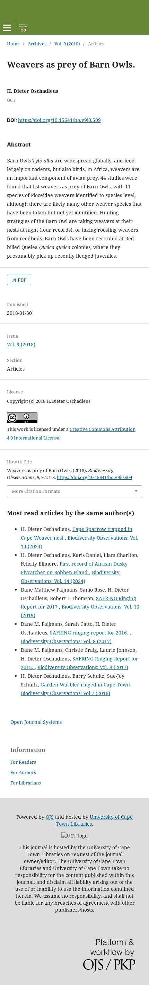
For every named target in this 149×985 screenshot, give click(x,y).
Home (13, 44)
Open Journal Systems (36, 722)
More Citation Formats (36, 491)
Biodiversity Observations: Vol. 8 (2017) (66, 641)
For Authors (23, 772)
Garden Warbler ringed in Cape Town (86, 684)
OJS (50, 817)
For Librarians (25, 783)
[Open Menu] (7, 28)
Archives (37, 44)
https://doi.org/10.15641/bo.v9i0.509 (59, 120)
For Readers (23, 762)
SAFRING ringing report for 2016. (90, 632)
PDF (21, 280)
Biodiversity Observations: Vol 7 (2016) (65, 693)
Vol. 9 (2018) (67, 44)
